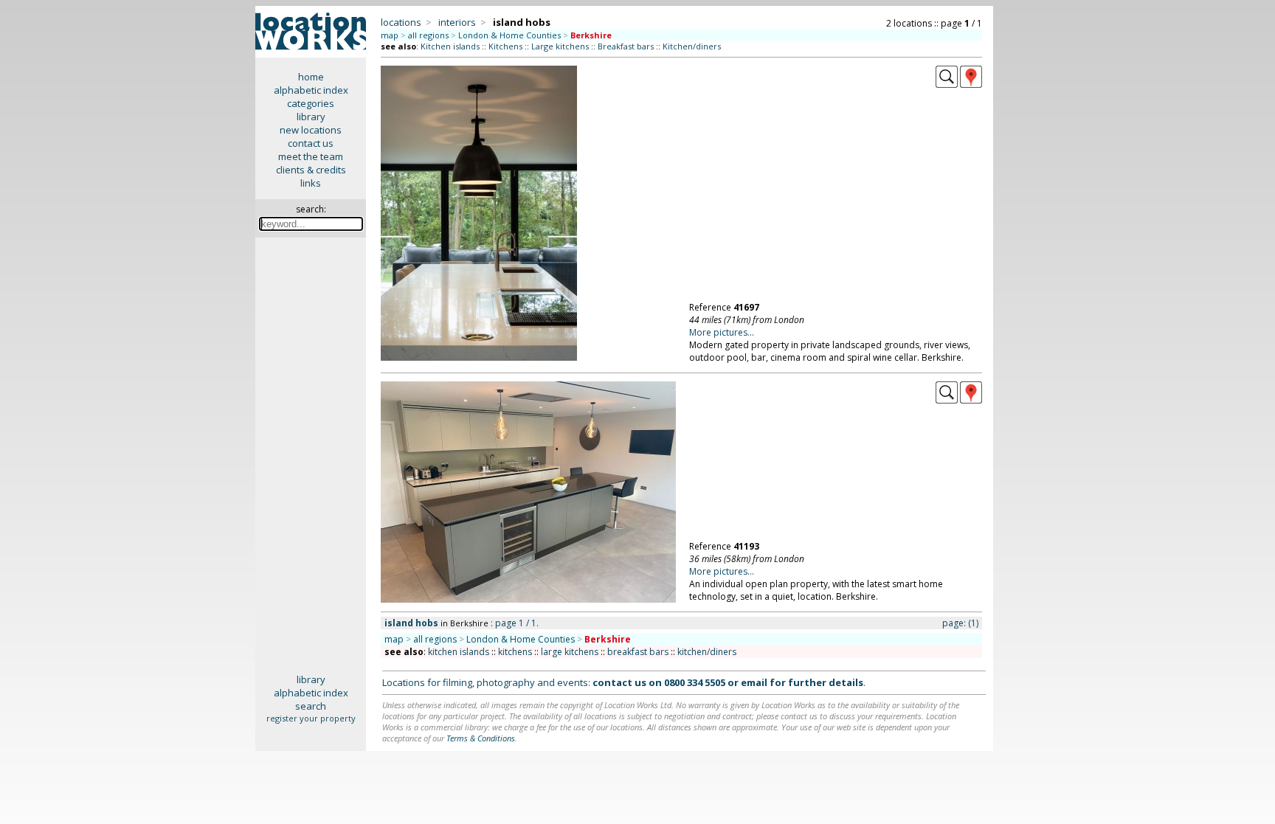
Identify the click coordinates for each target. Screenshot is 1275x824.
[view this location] (947, 84)
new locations (311, 129)
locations (401, 22)
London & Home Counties (509, 35)
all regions (428, 35)
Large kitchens (560, 46)
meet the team (310, 156)
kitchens (515, 651)
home (311, 76)
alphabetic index (311, 90)
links (310, 183)
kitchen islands (458, 651)
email (754, 682)
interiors (457, 22)
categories (310, 103)
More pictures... (721, 332)
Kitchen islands (450, 46)
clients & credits (311, 169)
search (310, 706)
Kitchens (505, 46)
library (311, 116)
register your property (311, 718)
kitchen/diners (706, 651)
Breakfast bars (626, 46)
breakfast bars (637, 651)
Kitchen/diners (692, 46)
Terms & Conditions (480, 738)
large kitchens (569, 651)
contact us (311, 143)
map (389, 35)
